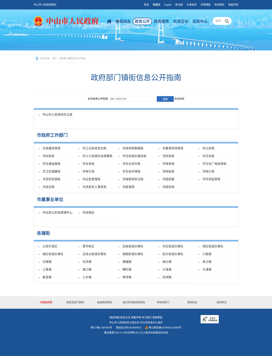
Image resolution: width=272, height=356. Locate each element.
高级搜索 (179, 98)
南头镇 (166, 261)
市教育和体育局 (172, 148)
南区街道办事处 (52, 254)
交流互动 (180, 21)
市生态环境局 (131, 171)
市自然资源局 (51, 179)
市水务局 (88, 163)
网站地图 (115, 317)
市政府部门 (163, 302)
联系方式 (125, 317)
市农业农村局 (131, 163)
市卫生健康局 (51, 171)
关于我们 (147, 317)
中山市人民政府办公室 (57, 114)
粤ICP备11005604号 (101, 327)
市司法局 (208, 156)
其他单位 (222, 302)
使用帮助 (157, 317)
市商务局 (168, 163)
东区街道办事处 (172, 246)
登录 (146, 4)
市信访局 (48, 187)
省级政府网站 (104, 302)
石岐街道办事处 (132, 246)
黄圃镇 (126, 261)
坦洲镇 (166, 277)
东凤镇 (86, 261)
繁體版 (156, 4)
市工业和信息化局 (94, 148)
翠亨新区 (88, 246)
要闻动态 (123, 21)
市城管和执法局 (132, 179)
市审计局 (88, 171)
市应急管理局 (91, 179)
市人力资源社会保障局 (97, 156)
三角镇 (46, 269)
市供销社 (88, 212)
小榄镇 (206, 254)
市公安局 (208, 148)
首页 (54, 58)
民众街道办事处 (172, 254)
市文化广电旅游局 (214, 163)
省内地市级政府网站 (133, 302)
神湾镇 (126, 277)
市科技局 (48, 156)
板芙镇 (46, 277)
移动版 (179, 4)
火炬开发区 (49, 246)
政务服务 (161, 21)
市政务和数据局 (132, 148)
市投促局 (168, 187)
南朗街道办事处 (132, 254)
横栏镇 (126, 269)
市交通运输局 (51, 163)
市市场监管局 (211, 179)
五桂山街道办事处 (94, 254)
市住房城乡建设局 (134, 156)
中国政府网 (46, 302)
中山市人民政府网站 (45, 4)
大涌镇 (206, 269)
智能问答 (233, 4)
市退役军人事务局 (94, 187)
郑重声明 (136, 317)
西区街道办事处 (212, 246)
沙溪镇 (166, 269)
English (168, 4)
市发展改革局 (51, 148)
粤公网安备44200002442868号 (164, 327)
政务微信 (219, 4)
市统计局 (208, 171)
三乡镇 (86, 277)
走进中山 (199, 21)
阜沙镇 (206, 261)
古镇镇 (46, 261)
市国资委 (168, 179)
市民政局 (168, 156)
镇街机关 (192, 302)
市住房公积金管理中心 (57, 212)
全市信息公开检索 (98, 98)
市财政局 (168, 171)
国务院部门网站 (75, 302)
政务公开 (142, 21)
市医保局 (128, 187)
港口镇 (86, 269)
